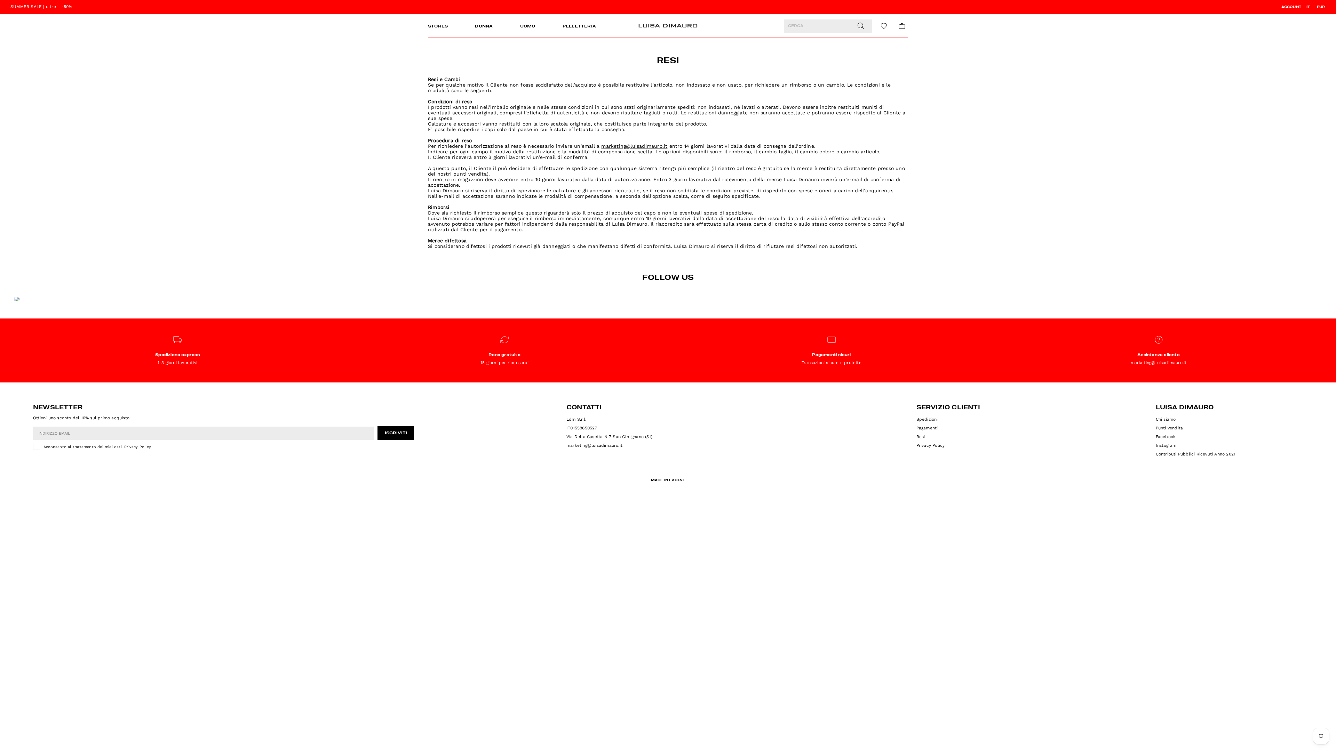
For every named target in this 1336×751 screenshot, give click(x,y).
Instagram (1166, 445)
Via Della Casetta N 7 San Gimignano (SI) (609, 436)
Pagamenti (927, 428)
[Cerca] (861, 26)
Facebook (1166, 436)
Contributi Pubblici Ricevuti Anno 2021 (1196, 454)
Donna (484, 26)
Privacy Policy (137, 447)
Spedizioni (927, 419)
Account (1291, 7)
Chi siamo (1166, 419)
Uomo (527, 26)
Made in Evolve (668, 480)
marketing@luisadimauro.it (594, 445)
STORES (438, 26)
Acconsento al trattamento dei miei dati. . (97, 447)
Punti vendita (1169, 428)
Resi (920, 436)
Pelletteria (579, 26)
